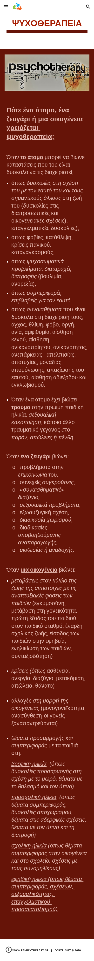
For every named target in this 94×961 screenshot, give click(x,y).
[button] (6, 6)
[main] (47, 24)
